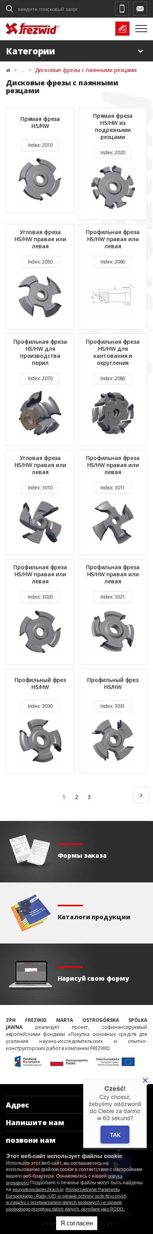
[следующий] (141, 795)
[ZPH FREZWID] (32, 28)
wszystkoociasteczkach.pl (38, 1189)
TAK (115, 1134)
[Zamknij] (145, 1080)
